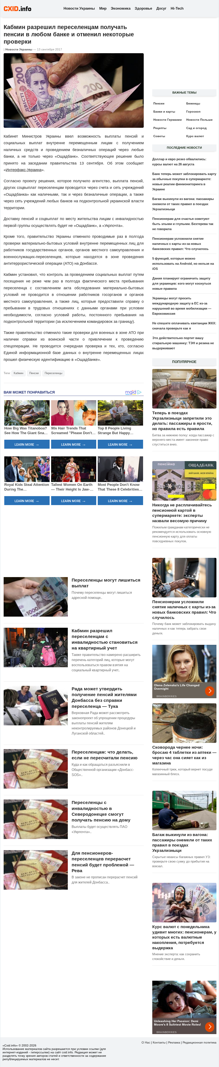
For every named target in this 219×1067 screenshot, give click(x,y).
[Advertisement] (74, 540)
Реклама (174, 1042)
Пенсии (34, 373)
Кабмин (18, 373)
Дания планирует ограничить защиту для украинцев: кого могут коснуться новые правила (181, 283)
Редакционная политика (199, 1042)
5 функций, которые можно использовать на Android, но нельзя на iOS (183, 263)
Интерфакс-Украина (23, 170)
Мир (103, 8)
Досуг (161, 8)
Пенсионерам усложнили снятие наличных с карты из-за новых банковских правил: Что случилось (180, 244)
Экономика (120, 8)
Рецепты (159, 128)
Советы (159, 136)
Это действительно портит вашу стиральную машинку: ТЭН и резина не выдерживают (183, 343)
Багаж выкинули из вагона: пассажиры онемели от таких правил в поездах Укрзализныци (183, 204)
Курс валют (195, 136)
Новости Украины (79, 8)
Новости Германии (167, 119)
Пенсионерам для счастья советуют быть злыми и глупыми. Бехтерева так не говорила (182, 224)
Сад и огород (196, 128)
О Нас (146, 1042)
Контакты (159, 1042)
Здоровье (143, 8)
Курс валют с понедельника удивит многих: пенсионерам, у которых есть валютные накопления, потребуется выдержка (184, 937)
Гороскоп (193, 111)
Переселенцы (53, 373)
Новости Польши (199, 119)
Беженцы (193, 103)
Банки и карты (164, 111)
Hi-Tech (177, 8)
